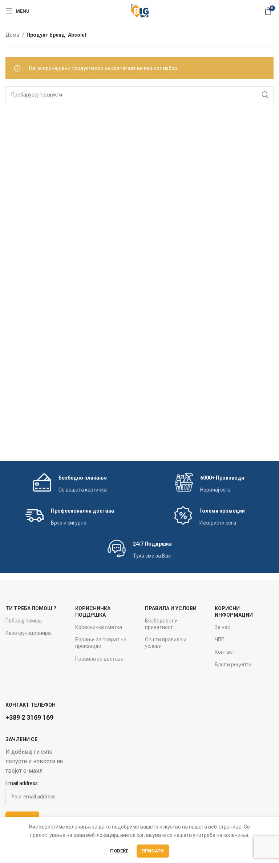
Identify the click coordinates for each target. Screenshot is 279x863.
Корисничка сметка (98, 627)
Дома (12, 35)
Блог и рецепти (233, 664)
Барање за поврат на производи (100, 643)
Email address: (22, 783)
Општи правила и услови (165, 643)
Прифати (153, 851)
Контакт (224, 652)
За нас (222, 627)
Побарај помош (23, 621)
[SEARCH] (265, 94)
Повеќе (119, 851)
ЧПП (220, 639)
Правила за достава (99, 659)
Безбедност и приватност (161, 624)
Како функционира (28, 633)
